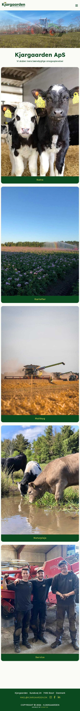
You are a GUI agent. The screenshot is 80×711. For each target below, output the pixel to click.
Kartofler (40, 299)
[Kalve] (40, 121)
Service (40, 657)
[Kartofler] (40, 241)
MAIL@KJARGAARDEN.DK (33, 697)
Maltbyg (40, 418)
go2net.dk (44, 707)
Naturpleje (40, 538)
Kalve (40, 179)
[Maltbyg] (40, 360)
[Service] (40, 599)
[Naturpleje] (40, 480)
